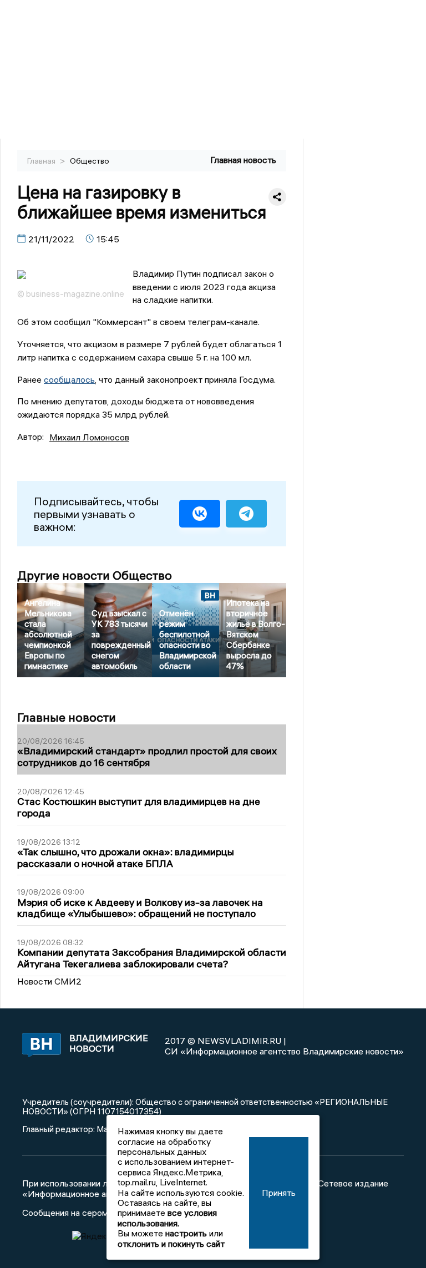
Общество (89, 161)
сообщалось (69, 379)
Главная (42, 161)
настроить (186, 1233)
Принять (279, 1192)
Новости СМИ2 (49, 981)
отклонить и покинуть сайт (171, 1243)
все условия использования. (167, 1217)
